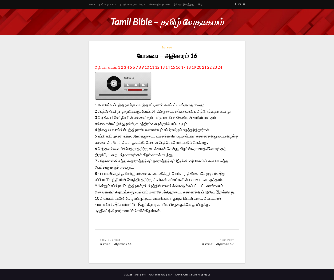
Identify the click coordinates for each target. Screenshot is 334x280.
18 (188, 67)
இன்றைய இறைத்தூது (184, 4)
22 (209, 67)
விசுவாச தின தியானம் (159, 4)
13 (162, 67)
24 (220, 67)
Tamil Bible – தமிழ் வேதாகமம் (167, 21)
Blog (200, 4)
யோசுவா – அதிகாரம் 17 (218, 243)
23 (214, 67)
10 (147, 67)
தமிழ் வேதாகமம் (106, 4)
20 (199, 67)
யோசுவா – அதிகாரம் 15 (116, 243)
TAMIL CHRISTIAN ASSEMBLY (192, 274)
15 (173, 67)
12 (157, 67)
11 (152, 67)
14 (167, 67)
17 (183, 67)
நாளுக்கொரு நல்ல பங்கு (131, 4)
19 (194, 67)
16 (178, 67)
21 (204, 67)
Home (92, 4)
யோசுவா (167, 47)
